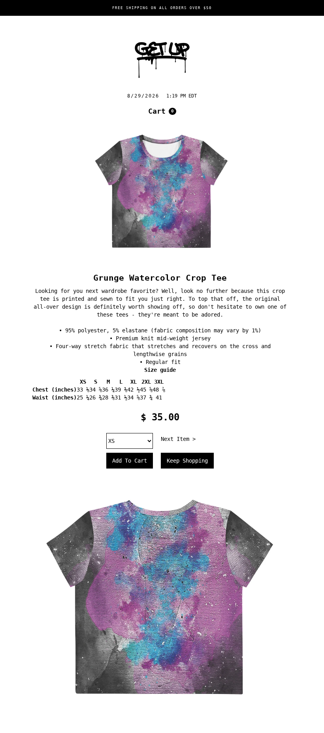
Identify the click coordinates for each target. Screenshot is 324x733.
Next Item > (178, 439)
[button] (162, 111)
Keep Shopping (187, 460)
